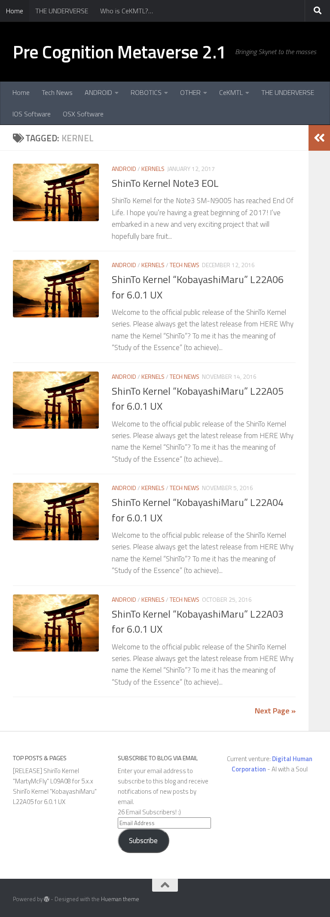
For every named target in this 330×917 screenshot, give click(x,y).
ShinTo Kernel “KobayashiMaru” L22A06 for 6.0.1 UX (198, 286)
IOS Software (31, 114)
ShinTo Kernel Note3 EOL (165, 183)
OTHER (190, 92)
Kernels (153, 168)
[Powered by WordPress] (46, 899)
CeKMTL (231, 92)
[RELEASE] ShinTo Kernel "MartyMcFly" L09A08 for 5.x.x (53, 776)
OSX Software (83, 114)
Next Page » (275, 710)
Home (14, 11)
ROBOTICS (146, 92)
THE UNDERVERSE (61, 11)
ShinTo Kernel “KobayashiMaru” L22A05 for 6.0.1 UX (198, 398)
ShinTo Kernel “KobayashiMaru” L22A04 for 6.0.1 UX (198, 509)
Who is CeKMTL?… (126, 11)
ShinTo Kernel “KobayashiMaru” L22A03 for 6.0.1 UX (198, 621)
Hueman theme (120, 899)
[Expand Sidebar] (319, 138)
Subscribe (143, 840)
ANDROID (98, 92)
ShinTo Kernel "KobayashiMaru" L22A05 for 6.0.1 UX (55, 796)
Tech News (57, 92)
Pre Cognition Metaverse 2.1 (119, 51)
